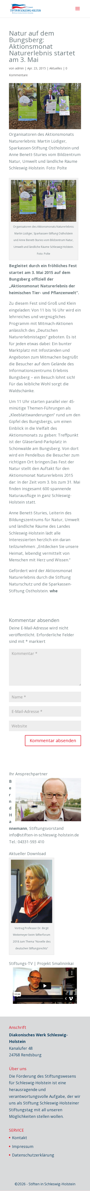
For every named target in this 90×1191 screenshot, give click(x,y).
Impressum (22, 1146)
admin (19, 68)
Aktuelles (55, 68)
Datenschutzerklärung (33, 1155)
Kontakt (19, 1137)
